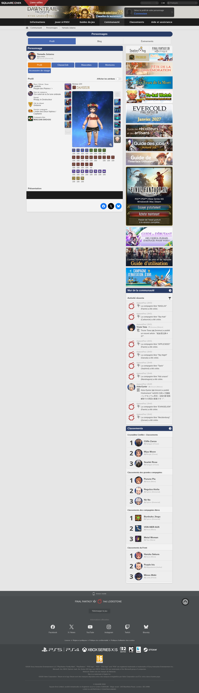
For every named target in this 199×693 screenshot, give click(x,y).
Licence (67, 640)
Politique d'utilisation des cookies (122, 640)
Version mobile (101, 594)
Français (174, 3)
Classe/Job (63, 65)
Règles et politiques (80, 640)
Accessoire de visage (39, 70)
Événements (147, 41)
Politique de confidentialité (98, 640)
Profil (51, 41)
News (72, 632)
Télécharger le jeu (99, 611)
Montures (110, 65)
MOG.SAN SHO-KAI (42, 120)
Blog (99, 41)
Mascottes (86, 65)
